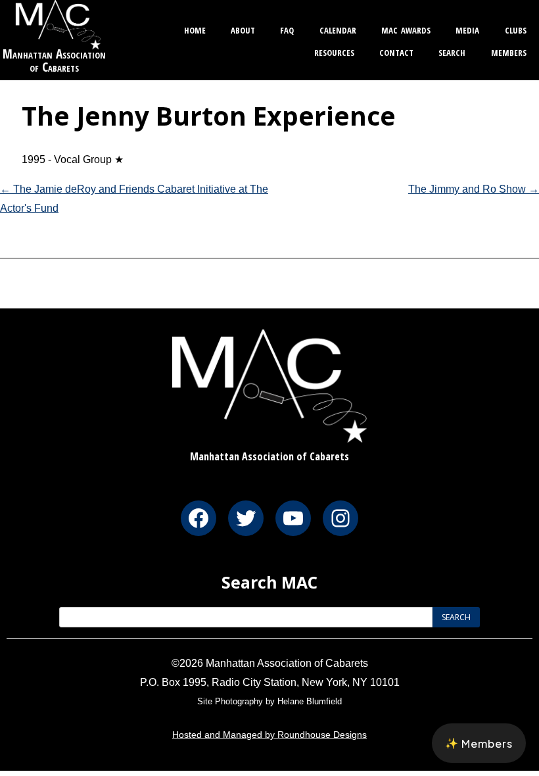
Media (467, 28)
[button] (479, 743)
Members (509, 51)
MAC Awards (406, 28)
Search (451, 51)
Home (195, 28)
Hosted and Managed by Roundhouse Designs (269, 734)
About (243, 28)
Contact (396, 51)
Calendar (337, 28)
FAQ (287, 28)
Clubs (516, 28)
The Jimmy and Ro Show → (473, 189)
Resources (334, 51)
